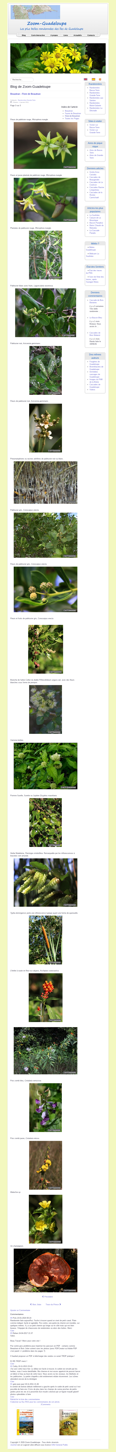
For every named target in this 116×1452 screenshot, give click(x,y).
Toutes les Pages (72, 118)
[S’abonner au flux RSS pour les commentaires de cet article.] (24, 1314)
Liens (66, 35)
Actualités (78, 35)
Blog (24, 35)
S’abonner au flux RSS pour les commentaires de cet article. (35, 1402)
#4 (11, 1318)
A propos (54, 35)
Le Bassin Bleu (96, 318)
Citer (12, 1331)
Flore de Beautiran (72, 116)
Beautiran (69, 111)
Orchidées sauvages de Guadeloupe (95, 374)
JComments (46, 1404)
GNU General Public (59, 1445)
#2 (11, 1366)
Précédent (48, 1297)
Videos (92, 390)
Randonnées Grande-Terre (27, 100)
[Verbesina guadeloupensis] (58, 58)
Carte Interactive (38, 35)
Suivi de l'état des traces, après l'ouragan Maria (95, 279)
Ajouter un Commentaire (20, 1310)
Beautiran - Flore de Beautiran (25, 94)
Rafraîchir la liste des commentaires (25, 1399)
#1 (11, 1384)
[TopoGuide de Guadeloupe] (25, 1422)
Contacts (91, 35)
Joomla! (13, 1445)
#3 (11, 1333)
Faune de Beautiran (73, 113)
